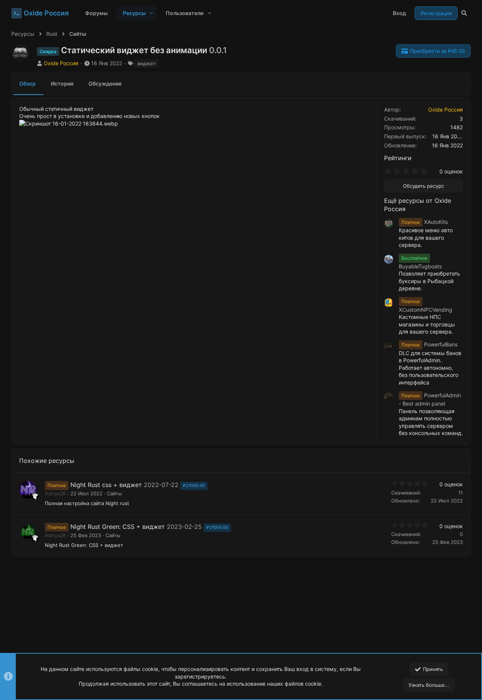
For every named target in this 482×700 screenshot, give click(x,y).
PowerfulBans (429, 344)
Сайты (114, 493)
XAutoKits (424, 222)
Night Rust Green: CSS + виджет (117, 526)
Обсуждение (105, 83)
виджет (146, 63)
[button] (151, 13)
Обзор (27, 83)
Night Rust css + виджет (106, 485)
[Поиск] (464, 13)
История (62, 83)
